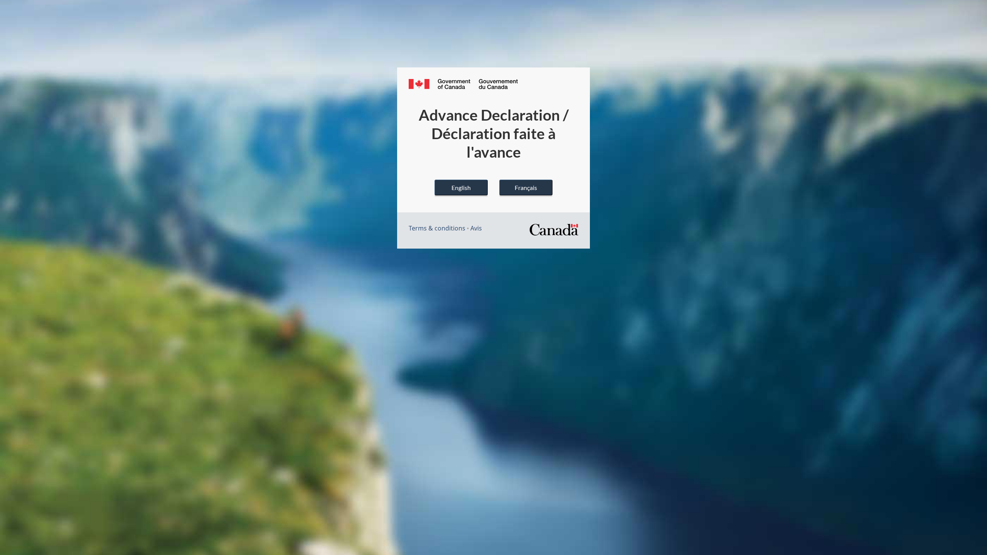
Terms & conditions (437, 228)
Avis (476, 228)
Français (526, 187)
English (461, 187)
